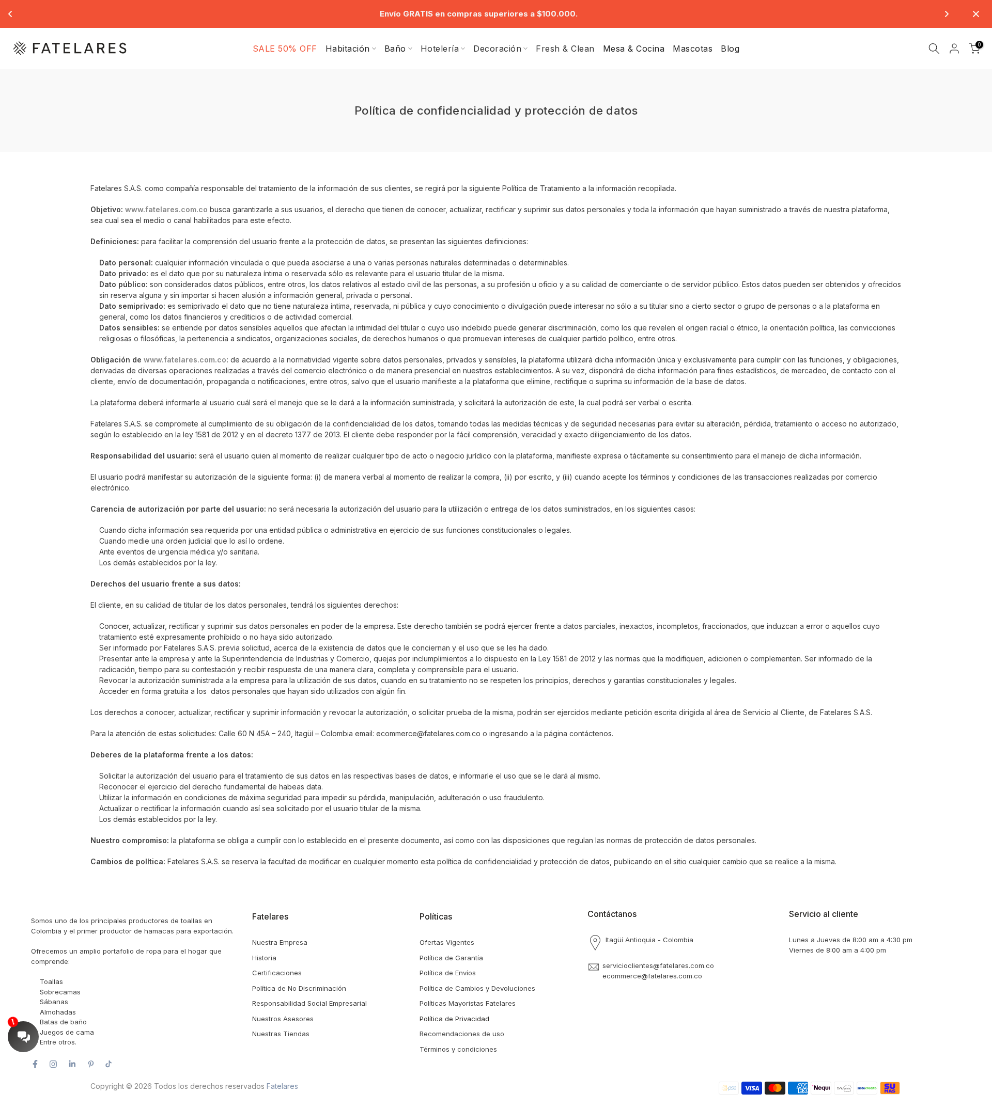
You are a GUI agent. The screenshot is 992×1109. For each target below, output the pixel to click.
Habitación (348, 48)
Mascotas (692, 48)
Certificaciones (277, 973)
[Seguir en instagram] (53, 1064)
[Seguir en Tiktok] (108, 1064)
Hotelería (440, 48)
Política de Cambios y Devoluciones (477, 988)
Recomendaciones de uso (462, 1033)
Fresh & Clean (565, 48)
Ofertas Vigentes (447, 942)
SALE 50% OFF (285, 48)
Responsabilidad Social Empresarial (309, 1003)
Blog (730, 48)
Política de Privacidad (454, 1019)
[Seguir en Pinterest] (91, 1064)
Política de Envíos (448, 973)
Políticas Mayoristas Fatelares (468, 1003)
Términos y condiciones (458, 1049)
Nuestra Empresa (279, 942)
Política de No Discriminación (299, 988)
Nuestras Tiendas (280, 1033)
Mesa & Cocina (634, 48)
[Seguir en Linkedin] (72, 1064)
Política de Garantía (451, 958)
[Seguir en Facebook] (35, 1064)
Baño (395, 48)
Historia (264, 958)
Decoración (497, 48)
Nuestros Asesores (283, 1019)
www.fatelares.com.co (166, 209)
